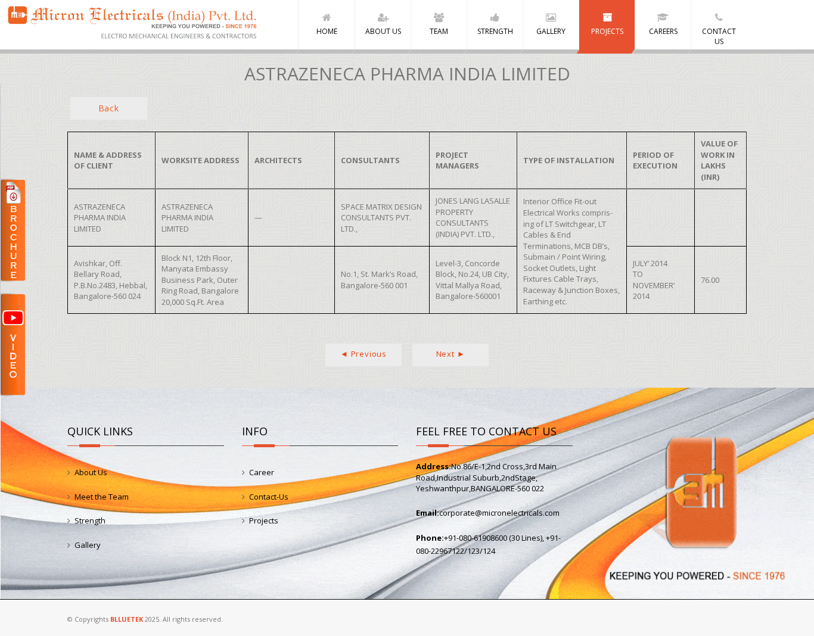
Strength (89, 520)
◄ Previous (363, 353)
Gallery (87, 545)
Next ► (450, 353)
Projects (263, 520)
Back (108, 108)
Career (261, 472)
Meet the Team (101, 496)
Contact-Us (268, 496)
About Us (90, 472)
